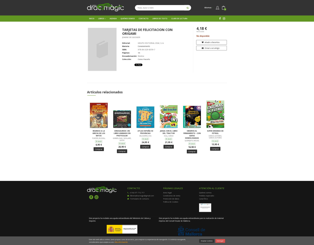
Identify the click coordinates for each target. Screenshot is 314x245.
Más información (121, 242)
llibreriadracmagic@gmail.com (142, 196)
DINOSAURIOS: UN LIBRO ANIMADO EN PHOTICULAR (122, 133)
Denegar (220, 241)
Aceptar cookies (207, 241)
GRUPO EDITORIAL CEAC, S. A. (151, 43)
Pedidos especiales (206, 196)
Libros (101, 18)
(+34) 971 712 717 (137, 192)
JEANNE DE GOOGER (131, 37)
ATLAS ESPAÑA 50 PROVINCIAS (145, 132)
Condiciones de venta (171, 196)
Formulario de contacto (139, 199)
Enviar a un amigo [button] (211, 48)
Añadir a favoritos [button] (212, 42)
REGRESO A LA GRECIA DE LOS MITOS (98, 133)
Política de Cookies (170, 202)
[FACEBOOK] (220, 18)
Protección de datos (171, 199)
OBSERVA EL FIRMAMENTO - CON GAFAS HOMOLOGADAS (192, 134)
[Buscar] (187, 8)
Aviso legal (167, 192)
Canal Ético (203, 199)
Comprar (98, 149)
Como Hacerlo (144, 59)
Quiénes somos (205, 192)
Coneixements (144, 46)
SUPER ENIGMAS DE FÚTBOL (215, 132)
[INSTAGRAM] (224, 18)
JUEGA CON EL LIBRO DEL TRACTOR (168, 132)
